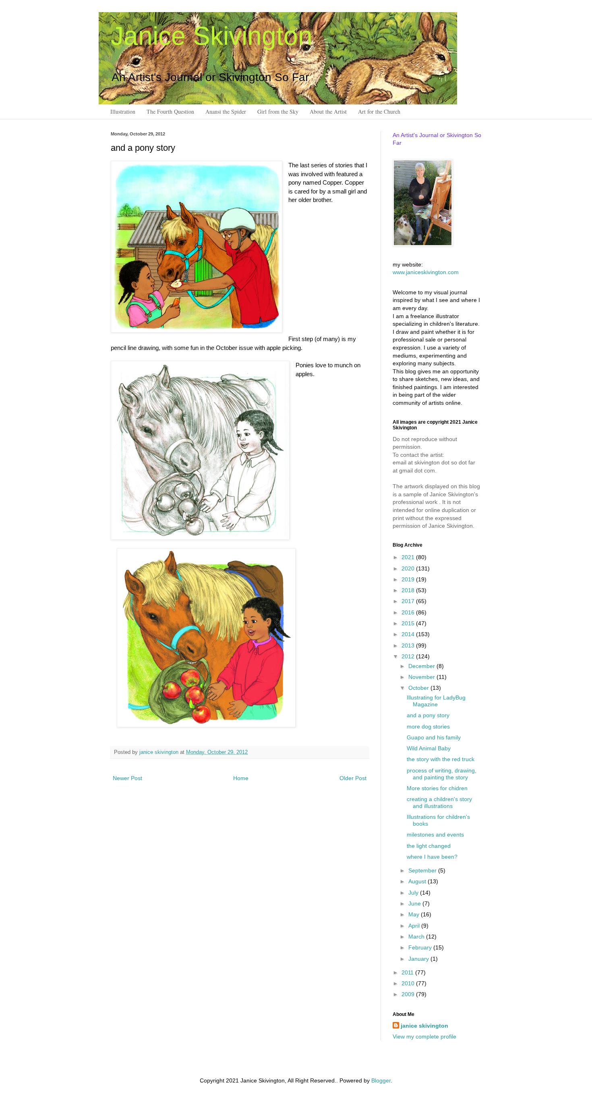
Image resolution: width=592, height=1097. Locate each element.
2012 (409, 656)
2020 (409, 568)
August (418, 881)
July (414, 892)
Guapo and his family (434, 737)
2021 (409, 557)
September (423, 870)
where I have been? (432, 856)
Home (240, 778)
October (419, 688)
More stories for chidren (437, 788)
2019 (409, 579)
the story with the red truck (440, 759)
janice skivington (159, 752)
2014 (409, 634)
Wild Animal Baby (429, 748)
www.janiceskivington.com (426, 272)
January (419, 958)
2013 (409, 645)
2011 (408, 972)
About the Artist (328, 111)
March (417, 936)
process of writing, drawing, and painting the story (441, 774)
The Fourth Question (170, 111)
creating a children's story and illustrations (439, 802)
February (420, 947)
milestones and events (435, 834)
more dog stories (428, 726)
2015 (409, 623)
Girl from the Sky (277, 111)
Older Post (352, 778)
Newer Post (127, 778)
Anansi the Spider (225, 111)
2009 (409, 994)
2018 (409, 590)
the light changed (429, 846)
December (422, 666)
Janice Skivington (212, 35)
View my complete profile (424, 1036)
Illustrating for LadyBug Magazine (436, 701)
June (415, 903)
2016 (409, 612)
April (414, 925)
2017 (409, 601)
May (414, 914)
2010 (409, 983)
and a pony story (428, 715)
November (422, 677)
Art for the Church (379, 111)
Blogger (381, 1080)
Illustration (122, 111)
